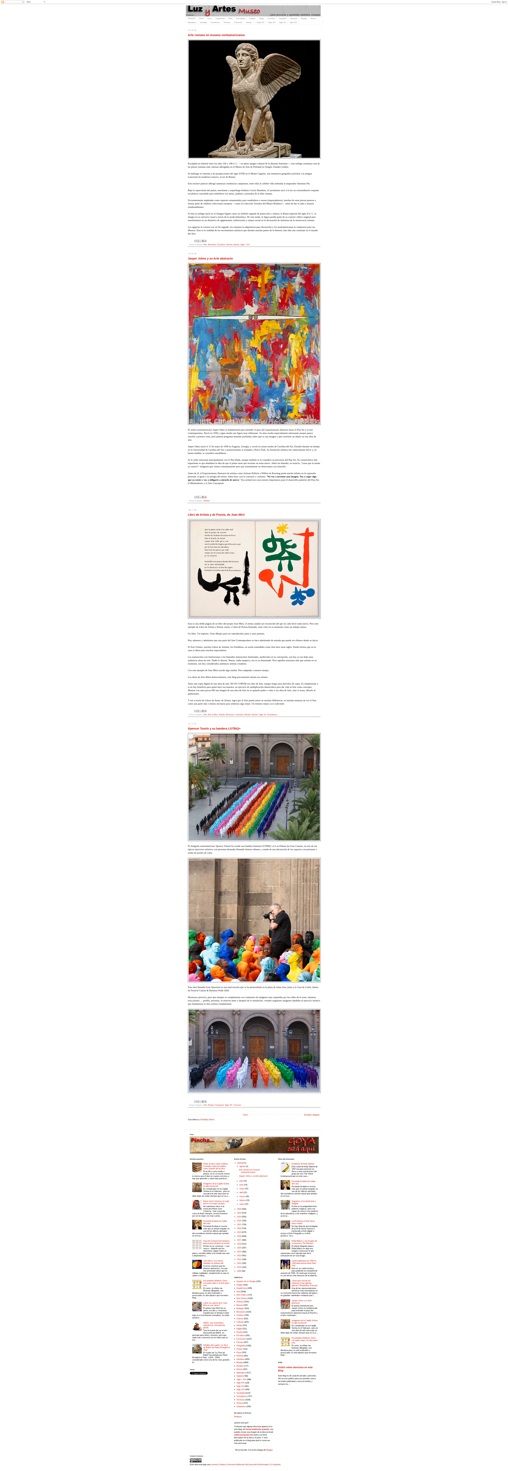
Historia (229, 245)
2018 (239, 1236)
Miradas (304, 18)
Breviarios (212, 245)
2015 (239, 1248)
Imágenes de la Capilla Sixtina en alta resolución (216, 1184)
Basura (239, 1305)
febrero (242, 1200)
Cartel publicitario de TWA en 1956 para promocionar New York (304, 1263)
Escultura (271, 18)
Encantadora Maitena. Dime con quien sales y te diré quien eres (216, 1283)
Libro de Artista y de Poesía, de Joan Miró (216, 514)
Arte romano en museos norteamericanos (216, 35)
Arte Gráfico (213, 715)
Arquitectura (220, 18)
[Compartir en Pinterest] (205, 241)
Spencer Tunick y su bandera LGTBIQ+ (214, 728)
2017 (239, 1240)
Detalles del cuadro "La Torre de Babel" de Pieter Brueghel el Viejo (216, 1347)
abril (241, 1192)
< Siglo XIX (260, 22)
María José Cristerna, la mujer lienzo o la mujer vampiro (216, 1202)
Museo (313, 18)
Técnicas (226, 22)
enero (242, 1204)
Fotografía (282, 18)
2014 (239, 1251)
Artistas (249, 22)
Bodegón (240, 1308)
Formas (239, 1342)
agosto (242, 1166)
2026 (239, 1163)
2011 (239, 1263)
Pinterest (238, 1416)
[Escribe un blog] (198, 241)
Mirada (247, 715)
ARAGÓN (191, 18)
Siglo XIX (271, 22)
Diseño (239, 1332)
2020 (239, 1228)
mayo (242, 1188)
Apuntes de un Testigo (245, 1281)
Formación (238, 22)
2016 (239, 1244)
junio (241, 1185)
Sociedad (203, 22)
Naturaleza (192, 22)
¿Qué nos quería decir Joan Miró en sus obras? (215, 1304)
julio (241, 1181)
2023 (239, 1216)
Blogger (269, 1450)
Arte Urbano (240, 18)
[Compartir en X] (200, 241)
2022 (239, 1220)
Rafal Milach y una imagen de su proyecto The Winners (304, 1242)
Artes (230, 18)
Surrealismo (215, 22)
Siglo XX (282, 22)
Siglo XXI (293, 22)
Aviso (209, 18)
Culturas (252, 18)
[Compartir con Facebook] (203, 241)
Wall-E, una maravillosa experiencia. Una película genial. (214, 1325)
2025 (239, 1209)
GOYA (201, 18)
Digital (239, 1328)
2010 (239, 1267)
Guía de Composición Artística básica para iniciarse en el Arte (216, 1242)
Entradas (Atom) (207, 1119)
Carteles (240, 1315)
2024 (239, 1213)
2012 (239, 1259)
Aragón (239, 1285)
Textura (239, 1403)
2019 (239, 1232)
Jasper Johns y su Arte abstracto (210, 258)
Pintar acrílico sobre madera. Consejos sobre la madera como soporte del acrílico (215, 1166)
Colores (239, 1318)
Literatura (293, 18)
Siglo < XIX (245, 245)
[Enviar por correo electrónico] (195, 241)
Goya (238, 1352)
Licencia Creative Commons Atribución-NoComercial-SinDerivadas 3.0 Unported (245, 1464)
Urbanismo (241, 1406)
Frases (239, 1349)
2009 (239, 1271)
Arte (205, 245)
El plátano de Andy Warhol (303, 1164)
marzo (242, 1196)
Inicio (245, 1115)
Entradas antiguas (312, 1115)
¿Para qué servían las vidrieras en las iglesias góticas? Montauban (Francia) (304, 1283)
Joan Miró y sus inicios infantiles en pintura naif (213, 1262)
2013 (239, 1255)
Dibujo (261, 18)
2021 (239, 1224)
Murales (239, 1366)
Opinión (254, 715)
